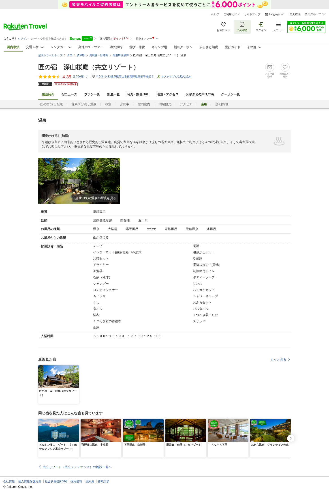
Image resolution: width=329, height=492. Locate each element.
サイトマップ (252, 14)
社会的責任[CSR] (56, 481)
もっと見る (278, 359)
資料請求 (103, 481)
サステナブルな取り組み (176, 76)
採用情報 (76, 481)
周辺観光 (165, 104)
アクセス (186, 104)
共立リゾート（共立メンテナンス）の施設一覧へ (77, 467)
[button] (76, 368)
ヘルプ (215, 14)
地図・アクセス (168, 94)
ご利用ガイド (232, 14)
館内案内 (144, 104)
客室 (108, 104)
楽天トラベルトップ (50, 55)
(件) (78, 76)
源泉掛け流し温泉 (83, 104)
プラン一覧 (92, 94)
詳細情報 (222, 104)
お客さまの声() (200, 94)
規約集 (89, 481)
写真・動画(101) (138, 94)
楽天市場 (295, 14)
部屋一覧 (113, 94)
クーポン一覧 (230, 94)
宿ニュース (69, 94)
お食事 (124, 104)
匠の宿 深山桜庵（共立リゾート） (88, 67)
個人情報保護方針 (29, 481)
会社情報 (9, 481)
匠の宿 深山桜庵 (51, 104)
